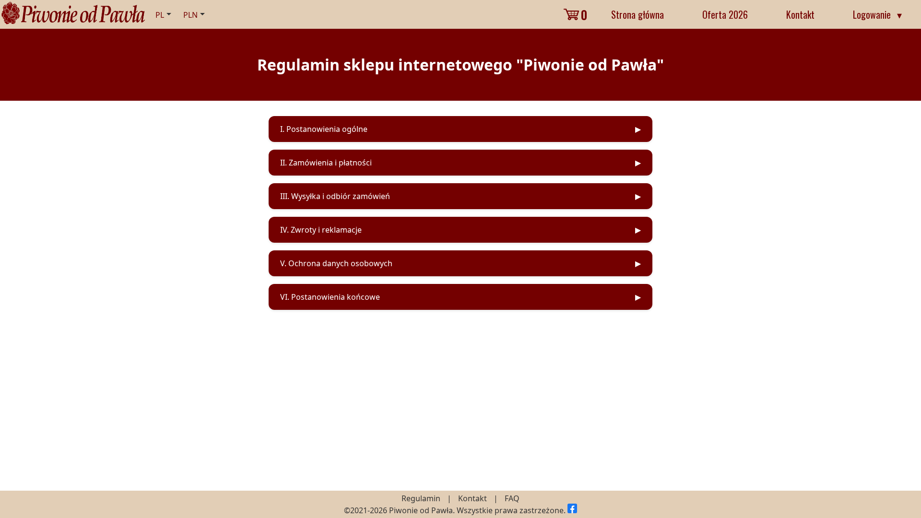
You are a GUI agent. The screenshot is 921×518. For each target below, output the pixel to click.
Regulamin (420, 498)
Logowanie (877, 14)
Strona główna (637, 14)
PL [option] (159, 15)
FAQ (512, 498)
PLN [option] (190, 15)
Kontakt (800, 14)
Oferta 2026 (725, 14)
